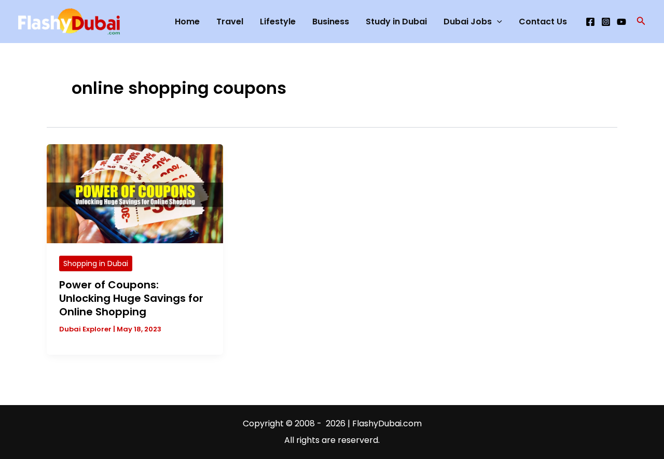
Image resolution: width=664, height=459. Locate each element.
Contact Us (543, 21)
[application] (497, 22)
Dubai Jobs (468, 21)
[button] (641, 22)
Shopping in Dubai (95, 263)
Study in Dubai (396, 21)
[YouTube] (621, 21)
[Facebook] (590, 21)
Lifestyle (278, 21)
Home (187, 21)
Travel (229, 21)
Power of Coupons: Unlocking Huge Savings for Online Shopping (131, 298)
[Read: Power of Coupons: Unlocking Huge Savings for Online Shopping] (135, 193)
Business (330, 21)
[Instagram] (606, 21)
